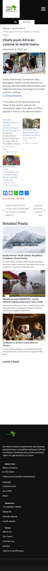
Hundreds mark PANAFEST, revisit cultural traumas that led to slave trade (23, 300)
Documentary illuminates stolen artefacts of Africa (31, 133)
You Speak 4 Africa (12, 506)
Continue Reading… (13, 95)
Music (5, 495)
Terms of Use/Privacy (13, 550)
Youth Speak (9, 521)
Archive (6, 546)
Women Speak (10, 516)
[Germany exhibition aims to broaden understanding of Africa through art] (13, 136)
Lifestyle (7, 482)
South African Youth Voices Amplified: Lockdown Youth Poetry (22, 257)
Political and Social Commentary (19, 476)
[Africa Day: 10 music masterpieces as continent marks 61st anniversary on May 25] (11, 160)
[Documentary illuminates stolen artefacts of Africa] (31, 123)
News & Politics (10, 467)
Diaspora (7, 511)
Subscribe (27, 22)
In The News (8, 471)
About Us (7, 531)
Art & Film (20, 198)
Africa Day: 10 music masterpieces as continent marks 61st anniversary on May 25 (10, 173)
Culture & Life (9, 486)
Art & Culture (8, 198)
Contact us (8, 541)
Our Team (8, 536)
